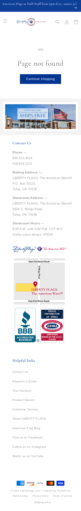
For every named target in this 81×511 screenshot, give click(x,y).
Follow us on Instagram (29, 446)
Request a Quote (24, 381)
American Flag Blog (26, 428)
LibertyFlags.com (30, 490)
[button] (57, 22)
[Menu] (5, 21)
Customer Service (25, 409)
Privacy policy (41, 496)
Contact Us (20, 371)
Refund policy (20, 496)
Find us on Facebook (27, 437)
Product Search (23, 400)
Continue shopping (40, 79)
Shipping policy (42, 502)
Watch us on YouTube (27, 456)
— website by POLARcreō (55, 490)
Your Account (21, 390)
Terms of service (62, 496)
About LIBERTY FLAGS (29, 418)
